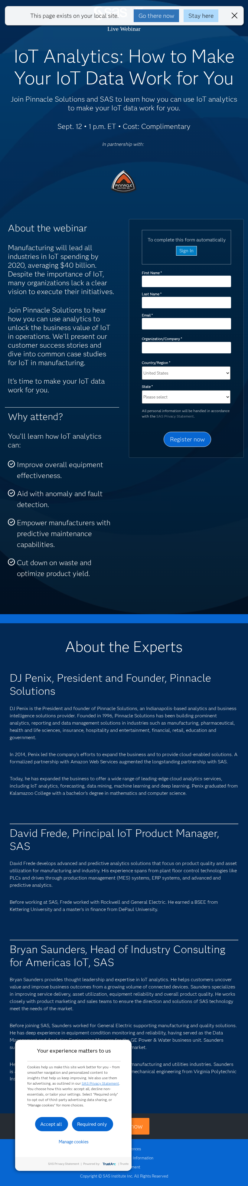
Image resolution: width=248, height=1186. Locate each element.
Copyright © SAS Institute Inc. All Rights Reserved (124, 1176)
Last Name (151, 294)
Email (147, 315)
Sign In (186, 251)
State (147, 386)
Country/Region (156, 362)
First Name (152, 272)
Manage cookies (74, 1142)
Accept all (51, 1124)
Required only (92, 1124)
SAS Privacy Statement (175, 416)
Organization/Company (162, 338)
